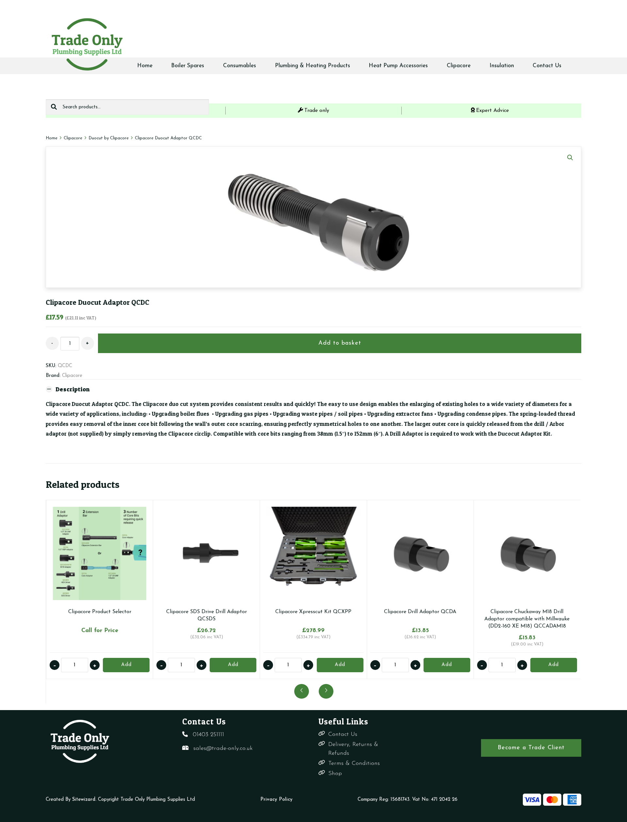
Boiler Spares (187, 66)
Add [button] (233, 664)
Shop (335, 774)
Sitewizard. (84, 799)
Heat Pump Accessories (398, 66)
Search (54, 107)
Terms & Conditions (354, 764)
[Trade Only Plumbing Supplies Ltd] (87, 44)
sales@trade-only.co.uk (223, 749)
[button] (570, 157)
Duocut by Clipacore (108, 138)
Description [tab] (73, 389)
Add (126, 664)
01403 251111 (208, 735)
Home (145, 66)
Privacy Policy (276, 799)
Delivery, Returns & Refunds (353, 749)
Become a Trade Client (531, 748)
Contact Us (547, 66)
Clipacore (459, 66)
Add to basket (339, 343)
